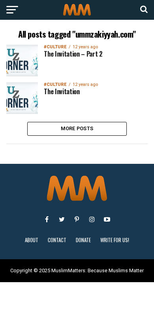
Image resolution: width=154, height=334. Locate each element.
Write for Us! (114, 240)
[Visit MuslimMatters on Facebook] (47, 219)
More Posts (77, 128)
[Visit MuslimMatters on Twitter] (62, 219)
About (31, 240)
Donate (83, 240)
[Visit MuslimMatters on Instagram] (92, 219)
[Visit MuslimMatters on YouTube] (107, 219)
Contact (57, 240)
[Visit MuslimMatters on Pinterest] (77, 219)
